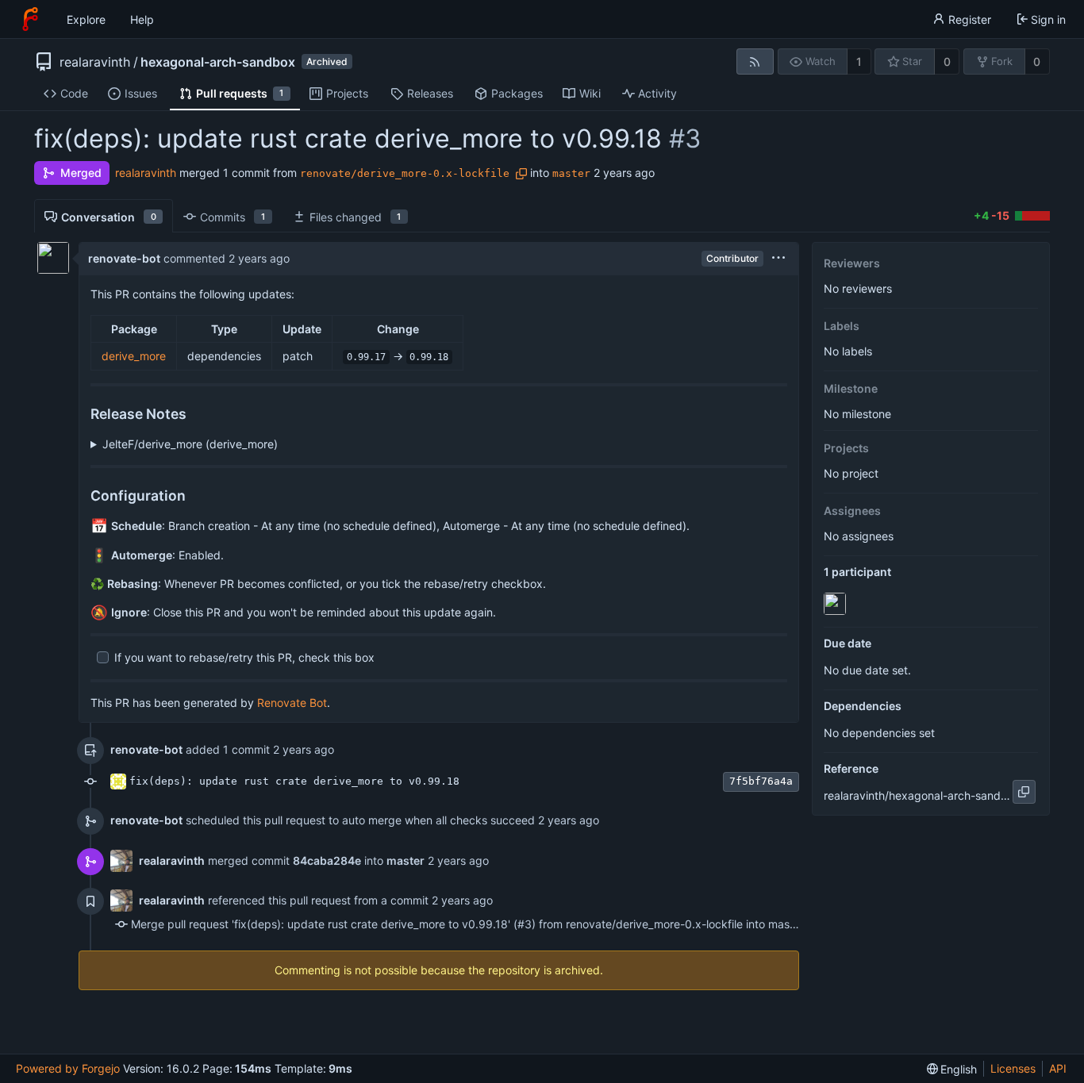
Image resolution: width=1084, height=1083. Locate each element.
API (1058, 1068)
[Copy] (1024, 792)
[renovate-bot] (836, 603)
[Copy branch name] (521, 173)
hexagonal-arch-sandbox (217, 62)
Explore (86, 19)
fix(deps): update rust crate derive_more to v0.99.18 (294, 781)
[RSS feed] (755, 61)
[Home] (30, 19)
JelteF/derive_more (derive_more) (190, 444)
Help (142, 19)
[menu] (778, 258)
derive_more (134, 356)
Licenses (1013, 1068)
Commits (232, 217)
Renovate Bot (292, 702)
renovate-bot (124, 258)
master (571, 173)
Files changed (355, 217)
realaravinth (95, 62)
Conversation (108, 217)
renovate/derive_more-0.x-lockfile (404, 173)
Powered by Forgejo (68, 1068)
